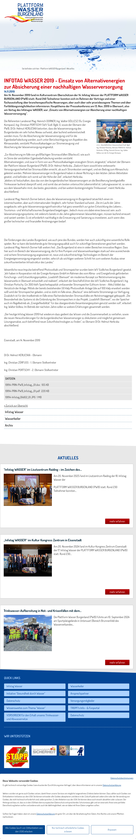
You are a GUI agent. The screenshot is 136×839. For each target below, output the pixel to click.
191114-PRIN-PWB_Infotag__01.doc (23, 385)
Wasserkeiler (13, 418)
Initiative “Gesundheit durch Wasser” (26, 693)
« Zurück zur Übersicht (16, 405)
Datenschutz (13, 700)
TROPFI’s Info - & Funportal (84, 708)
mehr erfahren (117, 521)
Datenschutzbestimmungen (121, 778)
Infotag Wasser (14, 412)
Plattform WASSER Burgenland (52, 68)
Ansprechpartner (79, 693)
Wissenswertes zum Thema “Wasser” (26, 708)
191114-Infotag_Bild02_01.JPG (20, 397)
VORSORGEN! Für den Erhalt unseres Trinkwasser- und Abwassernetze (33, 717)
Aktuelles (70, 68)
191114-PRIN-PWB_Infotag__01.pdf (23, 391)
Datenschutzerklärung (112, 785)
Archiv (9, 425)
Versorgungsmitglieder (82, 700)
